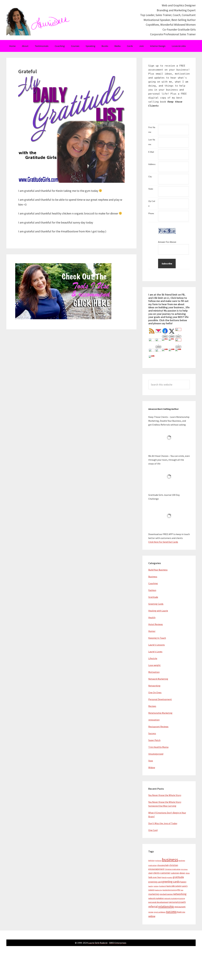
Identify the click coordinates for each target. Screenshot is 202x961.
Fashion (152, 590)
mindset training (166, 894)
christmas (184, 869)
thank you (181, 912)
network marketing (156, 898)
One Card (152, 830)
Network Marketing (158, 678)
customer (165, 872)
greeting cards (171, 881)
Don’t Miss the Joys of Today (162, 823)
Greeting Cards (155, 603)
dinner (182, 873)
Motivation (154, 672)
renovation (154, 719)
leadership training (170, 890)
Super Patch (154, 740)
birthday (151, 860)
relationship (166, 906)
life (178, 890)
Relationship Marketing (160, 712)
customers (175, 873)
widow (151, 916)
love (182, 890)
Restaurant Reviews (158, 726)
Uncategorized (155, 753)
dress (188, 873)
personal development (158, 902)
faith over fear (154, 877)
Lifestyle (152, 658)
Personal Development (160, 699)
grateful (169, 877)
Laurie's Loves (155, 651)
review (150, 912)
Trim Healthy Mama (158, 747)
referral (153, 906)
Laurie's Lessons (156, 644)
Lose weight (154, 665)
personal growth (177, 902)
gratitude (178, 877)
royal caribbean (160, 912)
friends (164, 877)
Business (152, 576)
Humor (151, 631)
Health (151, 617)
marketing (153, 894)
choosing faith (163, 865)
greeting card (155, 881)
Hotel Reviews (155, 624)
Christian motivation (173, 869)
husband (162, 886)
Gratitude (153, 597)
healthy (150, 886)
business (170, 859)
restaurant (180, 906)
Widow (151, 767)
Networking (154, 685)
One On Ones (154, 692)
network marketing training (174, 898)
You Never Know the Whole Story (164, 795)
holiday (156, 886)
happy (183, 881)
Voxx (150, 760)
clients (156, 872)
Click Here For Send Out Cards (163, 541)
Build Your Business (158, 569)
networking (179, 894)
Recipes (152, 706)
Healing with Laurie (158, 610)
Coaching (153, 583)
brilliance (158, 861)
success (171, 912)
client (150, 873)
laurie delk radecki (173, 886)
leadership (158, 890)
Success (152, 733)
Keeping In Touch (157, 637)
